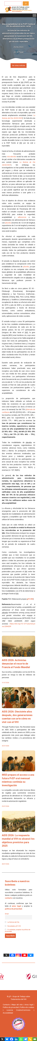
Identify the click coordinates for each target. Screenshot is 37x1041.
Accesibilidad (8, 1013)
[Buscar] (26, 3)
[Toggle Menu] (34, 15)
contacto (8, 898)
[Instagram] (18, 955)
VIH (22, 82)
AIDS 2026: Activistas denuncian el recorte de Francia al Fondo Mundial (16, 664)
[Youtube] (24, 955)
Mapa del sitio (17, 1005)
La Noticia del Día (13, 922)
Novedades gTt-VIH (14, 926)
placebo (8, 223)
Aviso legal (29, 1005)
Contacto (6, 1005)
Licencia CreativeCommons (18, 1010)
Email (7, 914)
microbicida (11, 157)
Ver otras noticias (18, 65)
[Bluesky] (30, 955)
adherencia (22, 217)
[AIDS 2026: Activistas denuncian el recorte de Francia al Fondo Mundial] (18, 655)
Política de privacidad (11, 1007)
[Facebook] (12, 955)
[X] (6, 955)
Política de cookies (27, 1007)
